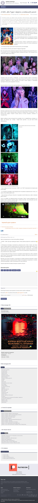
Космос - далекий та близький (7, 394)
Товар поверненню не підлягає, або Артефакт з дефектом (12, 397)
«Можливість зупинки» (5, 312)
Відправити (3, 298)
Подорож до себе (5, 392)
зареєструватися (20, 292)
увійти (6, 292)
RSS (36, 234)
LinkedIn (35, 496)
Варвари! (3, 387)
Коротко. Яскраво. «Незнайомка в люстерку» (10, 421)
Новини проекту (6, 456)
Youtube (34, 494)
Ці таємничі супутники (6, 386)
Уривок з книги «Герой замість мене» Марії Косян (11, 423)
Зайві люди (4, 381)
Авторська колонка (7, 14)
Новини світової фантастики (8, 457)
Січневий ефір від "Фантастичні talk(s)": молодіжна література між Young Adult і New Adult (20, 228)
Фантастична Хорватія (6, 436)
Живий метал (4, 393)
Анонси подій (5, 454)
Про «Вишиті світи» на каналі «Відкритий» (9, 441)
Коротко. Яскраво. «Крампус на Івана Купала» (10, 413)
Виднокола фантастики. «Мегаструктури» (9, 437)
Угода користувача (4, 494)
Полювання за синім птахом (7, 382)
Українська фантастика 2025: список (8, 417)
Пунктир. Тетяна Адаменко (6, 418)
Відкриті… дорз (4, 399)
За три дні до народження (6, 398)
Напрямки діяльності (4, 489)
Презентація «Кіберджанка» (7, 439)
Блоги (3, 14)
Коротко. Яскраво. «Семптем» (7, 420)
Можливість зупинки (5, 369)
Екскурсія (3, 396)
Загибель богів (4, 372)
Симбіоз (3, 379)
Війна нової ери (5, 376)
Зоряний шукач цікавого (25, 14)
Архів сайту (3, 491)
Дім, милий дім (4, 390)
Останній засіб (4, 370)
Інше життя (4, 391)
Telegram (24, 494)
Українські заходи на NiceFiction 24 (8, 440)
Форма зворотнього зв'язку (31, 489)
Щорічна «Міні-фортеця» (5, 490)
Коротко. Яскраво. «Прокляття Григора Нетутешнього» (11, 419)
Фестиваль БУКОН (17, 489)
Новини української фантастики (9, 458)
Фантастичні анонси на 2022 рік (7, 226)
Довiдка (2, 492)
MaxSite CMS (17, 499)
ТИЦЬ (2, 483)
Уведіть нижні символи (5, 295)
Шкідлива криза (5, 400)
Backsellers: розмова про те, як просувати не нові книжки (12, 435)
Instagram (20, 494)
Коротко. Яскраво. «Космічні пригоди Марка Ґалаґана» (11, 414)
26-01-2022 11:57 (11, 237)
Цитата (14, 270)
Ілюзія (3, 380)
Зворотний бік (4, 373)
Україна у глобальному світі (7, 378)
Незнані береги (4, 385)
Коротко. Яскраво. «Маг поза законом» (9, 415)
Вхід (21, 2)
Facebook (29, 494)
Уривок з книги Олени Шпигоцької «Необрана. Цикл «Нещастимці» (14, 424)
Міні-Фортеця (16, 490)
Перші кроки (4, 402)
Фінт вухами (4, 384)
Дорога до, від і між (5, 388)
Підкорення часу (5, 374)
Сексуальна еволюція (5, 375)
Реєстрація (25, 2)
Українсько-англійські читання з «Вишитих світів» (11, 442)
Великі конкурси (16, 491)
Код (19, 270)
